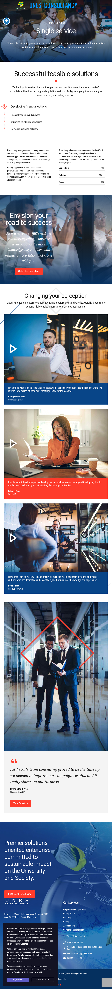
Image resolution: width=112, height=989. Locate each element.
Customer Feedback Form (73, 930)
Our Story (67, 917)
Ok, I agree (17, 980)
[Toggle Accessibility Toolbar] (6, 21)
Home (50, 22)
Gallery (66, 922)
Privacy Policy (69, 913)
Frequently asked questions (74, 909)
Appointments (69, 926)
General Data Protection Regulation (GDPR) (25, 972)
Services (60, 22)
